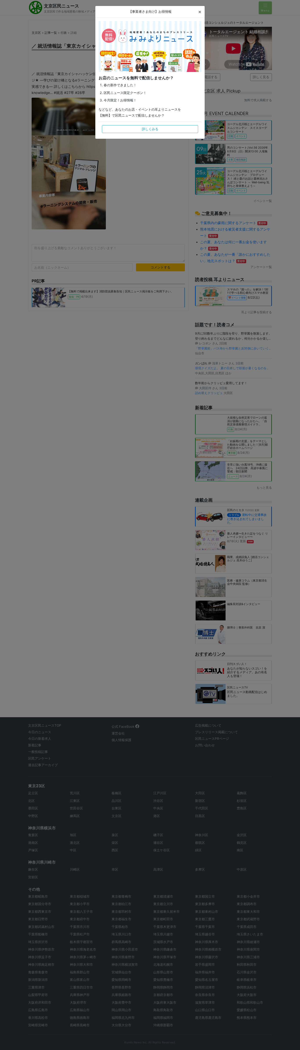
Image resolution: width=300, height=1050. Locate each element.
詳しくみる (150, 129)
